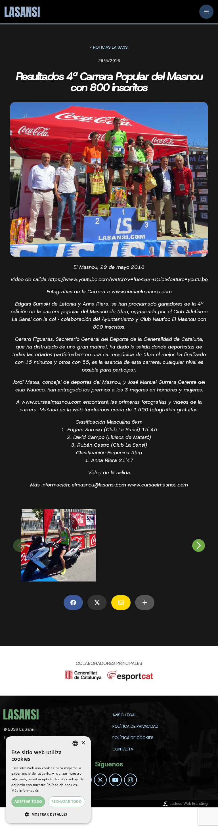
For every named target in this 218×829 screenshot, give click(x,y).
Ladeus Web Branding (189, 803)
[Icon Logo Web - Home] (22, 11)
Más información (25, 790)
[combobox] (75, 743)
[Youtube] (115, 780)
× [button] (83, 743)
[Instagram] (130, 780)
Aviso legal (124, 714)
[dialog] (48, 779)
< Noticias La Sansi (109, 47)
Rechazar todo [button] (66, 801)
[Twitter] (100, 780)
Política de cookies (133, 737)
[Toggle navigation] (206, 12)
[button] (48, 814)
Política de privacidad (135, 726)
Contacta (122, 749)
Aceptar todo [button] (28, 801)
